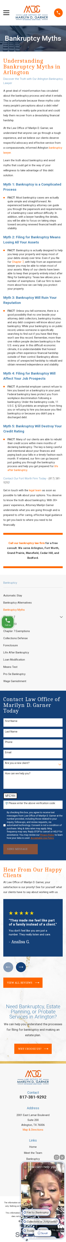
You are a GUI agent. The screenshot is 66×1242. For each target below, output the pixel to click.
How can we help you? (17, 773)
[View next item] (21, 967)
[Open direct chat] (56, 1157)
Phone (8, 742)
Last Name (11, 731)
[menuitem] (33, 595)
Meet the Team (33, 1153)
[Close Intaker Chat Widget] (62, 1157)
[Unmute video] (42, 1194)
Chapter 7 (18, 262)
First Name (11, 721)
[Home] (32, 13)
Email (8, 752)
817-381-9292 (33, 1097)
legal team (35, 490)
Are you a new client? (17, 763)
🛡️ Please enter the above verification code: (30, 803)
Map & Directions (33, 1129)
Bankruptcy (33, 1159)
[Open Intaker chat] (27, 1240)
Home (33, 1146)
